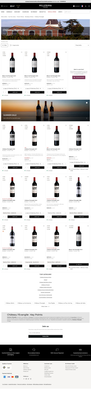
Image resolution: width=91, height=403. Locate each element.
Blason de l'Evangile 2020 (31, 76)
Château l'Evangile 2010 (31, 249)
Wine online (4, 16)
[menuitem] (2, 11)
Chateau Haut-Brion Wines (45, 282)
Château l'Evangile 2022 (31, 200)
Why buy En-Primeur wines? (71, 367)
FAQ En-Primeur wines (70, 369)
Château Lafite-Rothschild (46, 287)
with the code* (42, 1)
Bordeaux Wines (29, 16)
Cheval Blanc (74, 317)
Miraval (45, 279)
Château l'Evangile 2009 (53, 249)
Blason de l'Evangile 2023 (9, 76)
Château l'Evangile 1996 (75, 200)
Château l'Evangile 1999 (8, 249)
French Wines (20, 16)
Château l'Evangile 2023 (8, 149)
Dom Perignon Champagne (45, 294)
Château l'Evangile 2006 (8, 200)
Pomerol (9, 77)
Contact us (46, 366)
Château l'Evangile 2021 (53, 200)
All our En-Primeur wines (70, 366)
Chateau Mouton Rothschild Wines (45, 289)
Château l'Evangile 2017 (31, 149)
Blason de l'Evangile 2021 (53, 149)
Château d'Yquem (45, 284)
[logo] (45, 6)
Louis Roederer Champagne (45, 297)
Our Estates (5, 384)
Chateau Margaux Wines (45, 277)
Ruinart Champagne (45, 292)
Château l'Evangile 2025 (75, 149)
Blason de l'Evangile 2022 (53, 76)
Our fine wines (12, 16)
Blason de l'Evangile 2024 (75, 249)
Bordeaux (4, 77)
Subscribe (45, 336)
